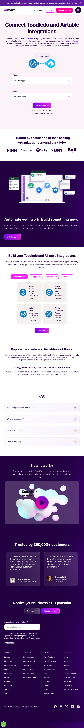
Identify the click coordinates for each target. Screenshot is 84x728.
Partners (47, 685)
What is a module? (15, 430)
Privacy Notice (34, 638)
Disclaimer (67, 681)
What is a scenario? (15, 419)
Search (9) (67, 277)
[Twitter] (66, 706)
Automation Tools (29, 677)
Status (6, 689)
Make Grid (8, 673)
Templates (27, 665)
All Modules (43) (19, 277)
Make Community (50, 661)
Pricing (6, 677)
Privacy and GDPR (70, 677)
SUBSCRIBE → (10, 643)
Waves (6, 693)
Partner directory (29, 669)
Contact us (67, 665)
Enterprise (8, 685)
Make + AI (8, 661)
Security (46, 689)
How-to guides (28, 657)
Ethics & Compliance (71, 689)
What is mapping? (14, 442)
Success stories (29, 661)
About (66, 657)
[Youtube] (78, 706)
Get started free (64, 10)
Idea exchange (28, 673)
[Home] (10, 10)
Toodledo (16, 38)
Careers (66, 661)
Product (7, 657)
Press (66, 669)
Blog (45, 673)
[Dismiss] (80, 3)
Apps (6, 669)
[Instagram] (61, 706)
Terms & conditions (70, 673)
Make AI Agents (10, 665)
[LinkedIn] (72, 706)
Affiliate (46, 681)
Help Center (48, 665)
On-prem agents (49, 693)
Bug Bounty (68, 685)
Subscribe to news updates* (16, 622)
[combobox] (14, 80)
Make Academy (49, 657)
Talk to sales (38, 10)
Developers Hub (49, 669)
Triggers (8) (36, 277)
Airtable (27, 38)
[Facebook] (55, 706)
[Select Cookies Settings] (3, 724)
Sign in (49, 10)
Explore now (72, 3)
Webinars (47, 677)
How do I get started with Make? (21, 408)
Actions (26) (52, 277)
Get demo (7, 681)
